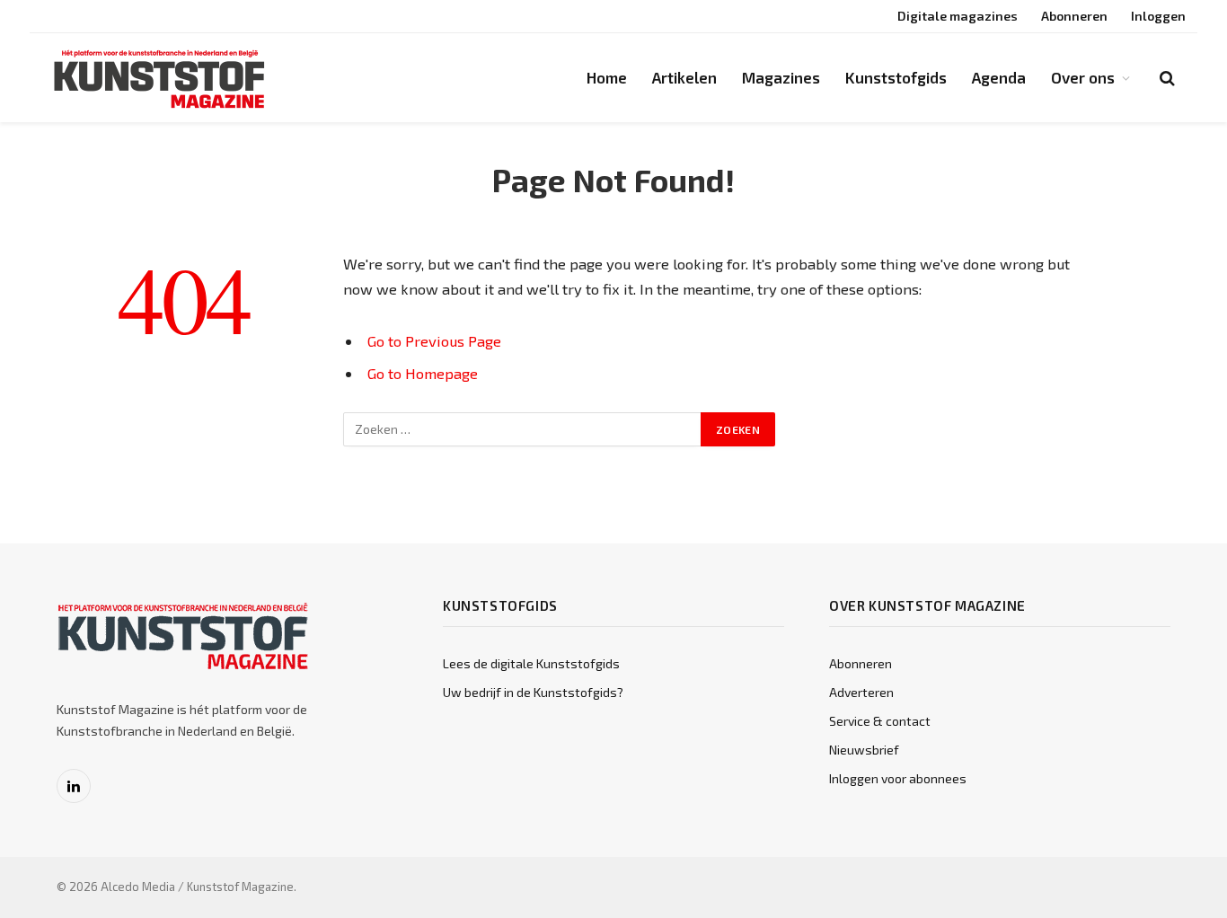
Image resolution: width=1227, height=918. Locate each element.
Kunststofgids (896, 77)
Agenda (999, 77)
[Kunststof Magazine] (160, 78)
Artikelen (684, 77)
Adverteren (861, 692)
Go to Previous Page (434, 340)
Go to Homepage (422, 373)
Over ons (1083, 77)
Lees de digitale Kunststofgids (531, 663)
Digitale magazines (957, 15)
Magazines (781, 77)
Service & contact (880, 720)
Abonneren (1074, 15)
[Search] (1165, 77)
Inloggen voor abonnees (898, 778)
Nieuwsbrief (864, 749)
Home (607, 77)
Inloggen (1158, 15)
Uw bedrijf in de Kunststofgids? (533, 692)
